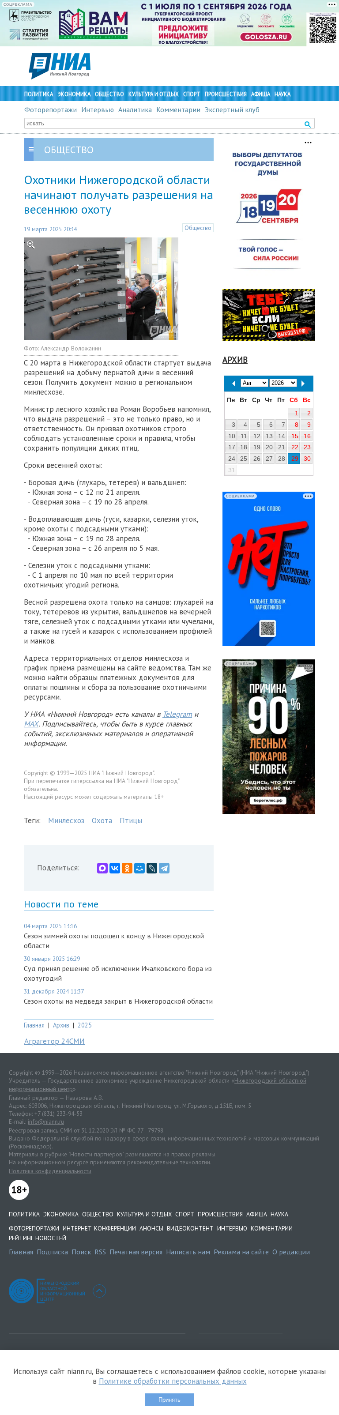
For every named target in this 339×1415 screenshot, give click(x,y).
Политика (38, 94)
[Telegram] (164, 868)
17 (231, 447)
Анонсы (151, 1228)
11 (244, 436)
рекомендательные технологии (168, 1162)
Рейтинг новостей (37, 1238)
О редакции (291, 1251)
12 (256, 436)
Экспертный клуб (232, 109)
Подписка (52, 1251)
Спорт (191, 94)
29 (294, 458)
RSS (100, 1251)
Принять (169, 1399)
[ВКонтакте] (114, 868)
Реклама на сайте (241, 1251)
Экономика (73, 94)
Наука (282, 94)
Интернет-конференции (99, 1228)
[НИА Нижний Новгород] (59, 77)
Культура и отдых (153, 94)
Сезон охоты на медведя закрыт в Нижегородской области (118, 1001)
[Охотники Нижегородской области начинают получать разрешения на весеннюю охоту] (101, 337)
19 (256, 447)
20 (269, 447)
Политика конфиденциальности (50, 1171)
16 (307, 436)
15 (294, 436)
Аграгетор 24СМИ (54, 1041)
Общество (109, 94)
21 (281, 447)
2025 (85, 1025)
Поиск (81, 1251)
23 (307, 447)
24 (231, 458)
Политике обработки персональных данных (173, 1381)
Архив (61, 1025)
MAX (31, 724)
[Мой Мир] (139, 868)
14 (281, 436)
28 (281, 458)
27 (269, 458)
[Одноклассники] (127, 868)
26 (256, 458)
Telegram (177, 714)
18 (243, 447)
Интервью (97, 109)
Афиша (260, 94)
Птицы (131, 820)
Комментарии (178, 109)
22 (294, 447)
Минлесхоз (66, 820)
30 (307, 458)
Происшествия (226, 94)
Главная (34, 1025)
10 (231, 436)
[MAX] (102, 868)
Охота (102, 820)
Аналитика (135, 109)
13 (269, 436)
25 (243, 458)
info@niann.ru (46, 1121)
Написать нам (188, 1251)
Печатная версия (135, 1251)
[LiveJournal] (152, 868)
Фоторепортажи (50, 109)
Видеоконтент (190, 1228)
